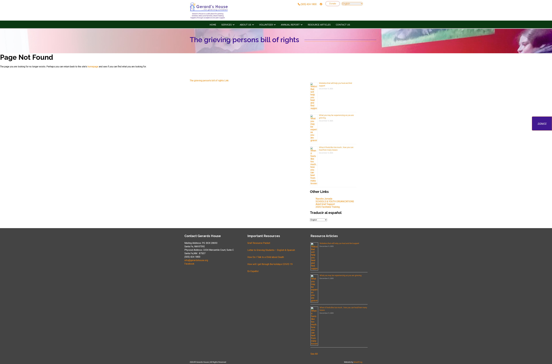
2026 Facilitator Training (328, 207)
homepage (93, 66)
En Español (252, 271)
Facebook (189, 263)
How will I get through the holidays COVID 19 (270, 264)
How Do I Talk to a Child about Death (265, 257)
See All (314, 353)
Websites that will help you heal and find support (339, 243)
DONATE (542, 123)
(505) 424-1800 (308, 4)
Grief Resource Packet (258, 243)
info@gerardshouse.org (196, 260)
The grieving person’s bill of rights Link (209, 80)
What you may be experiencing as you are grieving (341, 275)
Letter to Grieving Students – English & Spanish (271, 250)
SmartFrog (358, 362)
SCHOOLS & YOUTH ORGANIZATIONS (335, 201)
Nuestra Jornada (324, 198)
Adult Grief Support (325, 204)
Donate (332, 3)
